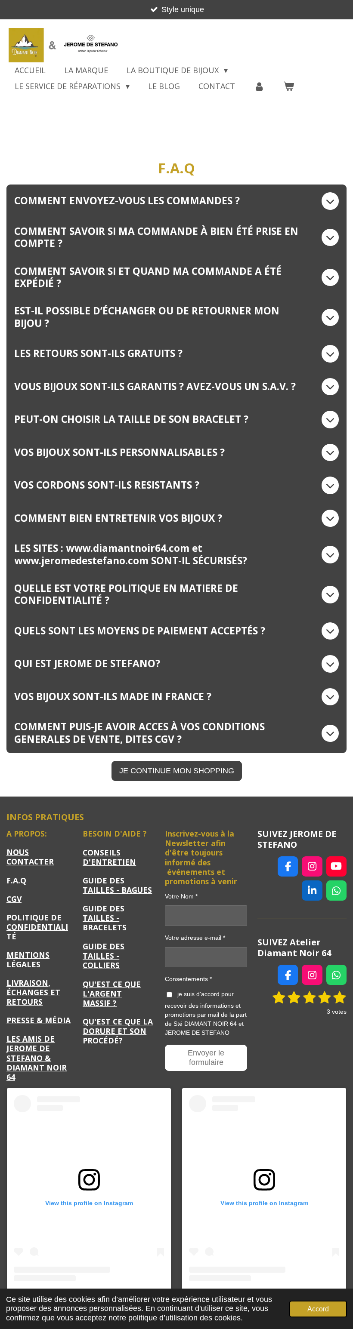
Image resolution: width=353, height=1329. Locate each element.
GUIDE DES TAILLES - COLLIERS (103, 955)
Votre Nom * (181, 896)
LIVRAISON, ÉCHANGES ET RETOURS (33, 992)
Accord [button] (318, 1309)
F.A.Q (16, 880)
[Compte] (259, 86)
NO (30, 857)
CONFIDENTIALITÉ (37, 931)
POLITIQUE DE (34, 917)
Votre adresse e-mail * (195, 937)
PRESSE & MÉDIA (38, 1020)
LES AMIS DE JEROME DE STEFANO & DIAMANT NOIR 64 (36, 1058)
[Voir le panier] (288, 86)
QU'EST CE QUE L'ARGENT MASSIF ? (112, 993)
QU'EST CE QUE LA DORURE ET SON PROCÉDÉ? (118, 1031)
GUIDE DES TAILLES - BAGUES (117, 885)
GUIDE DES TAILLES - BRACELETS (105, 917)
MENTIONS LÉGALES (28, 959)
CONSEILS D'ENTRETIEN (109, 857)
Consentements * (188, 978)
